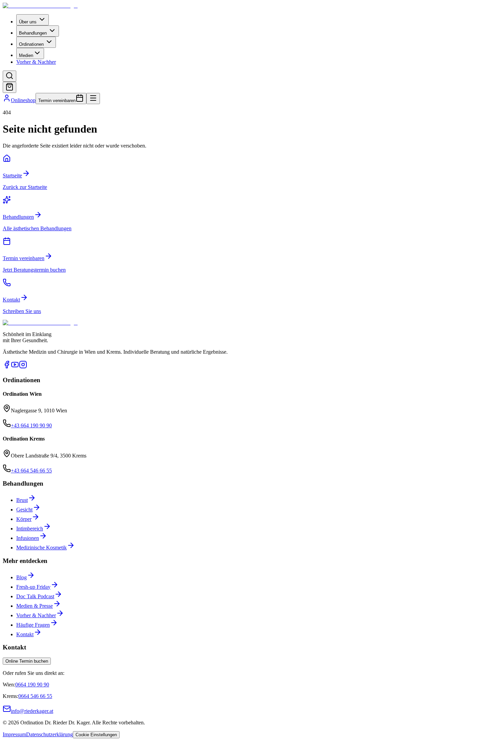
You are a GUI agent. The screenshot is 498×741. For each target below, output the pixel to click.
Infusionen (27, 538)
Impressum (14, 734)
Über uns (28, 21)
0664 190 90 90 (32, 684)
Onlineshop (23, 100)
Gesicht (24, 509)
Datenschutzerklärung (49, 734)
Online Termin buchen (26, 661)
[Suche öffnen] (9, 76)
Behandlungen (33, 33)
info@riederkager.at (32, 711)
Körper (24, 519)
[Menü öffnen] (93, 98)
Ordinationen (31, 44)
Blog (21, 577)
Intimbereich (29, 528)
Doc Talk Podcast (35, 596)
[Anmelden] (7, 100)
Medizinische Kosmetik (41, 547)
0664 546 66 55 (35, 696)
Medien (26, 55)
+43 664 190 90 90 (31, 425)
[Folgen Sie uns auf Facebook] (7, 367)
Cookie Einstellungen (96, 734)
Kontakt (25, 634)
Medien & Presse (34, 606)
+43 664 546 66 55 (31, 470)
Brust (22, 500)
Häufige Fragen (33, 625)
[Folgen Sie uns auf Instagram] (23, 367)
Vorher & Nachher (36, 62)
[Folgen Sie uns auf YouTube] (15, 367)
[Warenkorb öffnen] (9, 87)
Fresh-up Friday (33, 587)
